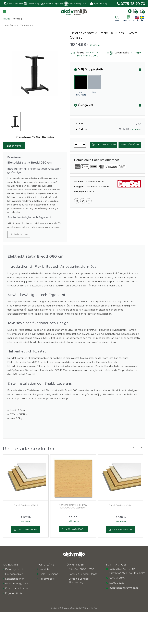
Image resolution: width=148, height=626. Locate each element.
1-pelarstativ (27, 25)
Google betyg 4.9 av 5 (78, 3)
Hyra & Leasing (100, 3)
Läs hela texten (19, 234)
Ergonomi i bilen (14, 593)
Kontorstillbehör (14, 578)
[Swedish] (142, 17)
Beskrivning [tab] (14, 145)
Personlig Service (15, 3)
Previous (134, 448)
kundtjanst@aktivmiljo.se (123, 587)
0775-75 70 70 (133, 4)
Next (141, 448)
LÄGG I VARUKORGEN (105, 145)
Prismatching (33, 3)
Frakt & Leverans (49, 574)
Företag (17, 19)
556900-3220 (116, 582)
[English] (137, 17)
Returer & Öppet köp (53, 3)
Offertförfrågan (129, 145)
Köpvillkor (45, 569)
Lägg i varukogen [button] (27, 530)
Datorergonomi (14, 569)
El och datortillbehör (16, 588)
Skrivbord (14, 25)
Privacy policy (47, 578)
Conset (91, 191)
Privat (6, 19)
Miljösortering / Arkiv (16, 583)
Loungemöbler (14, 574)
